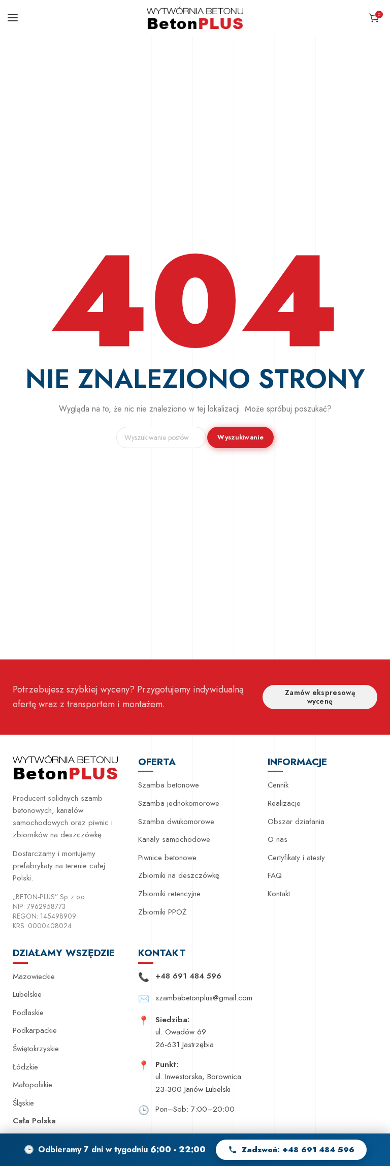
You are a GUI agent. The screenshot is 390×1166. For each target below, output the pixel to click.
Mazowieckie (34, 976)
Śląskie (23, 1103)
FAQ (275, 875)
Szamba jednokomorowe (178, 803)
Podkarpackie (35, 1030)
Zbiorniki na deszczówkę (178, 875)
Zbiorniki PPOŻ (162, 912)
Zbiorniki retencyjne (169, 893)
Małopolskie (32, 1084)
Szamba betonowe (168, 785)
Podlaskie (28, 1012)
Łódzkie (25, 1067)
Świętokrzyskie (36, 1048)
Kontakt (279, 893)
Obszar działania (296, 821)
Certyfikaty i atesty (296, 857)
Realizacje (284, 803)
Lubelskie (27, 994)
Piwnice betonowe (167, 857)
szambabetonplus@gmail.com (203, 997)
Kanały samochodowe (174, 839)
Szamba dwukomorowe (176, 821)
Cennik (278, 785)
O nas (277, 839)
